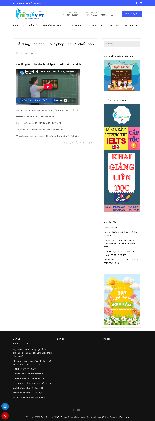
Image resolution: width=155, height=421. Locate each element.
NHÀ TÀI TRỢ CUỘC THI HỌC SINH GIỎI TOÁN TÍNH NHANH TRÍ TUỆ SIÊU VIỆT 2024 (120, 243)
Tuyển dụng (131, 25)
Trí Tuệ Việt (38, 53)
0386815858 (72, 15)
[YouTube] (141, 3)
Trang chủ (18, 25)
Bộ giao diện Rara (102, 417)
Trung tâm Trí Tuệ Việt (68, 136)
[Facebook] (136, 3)
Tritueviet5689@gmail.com (103, 15)
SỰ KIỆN (92, 25)
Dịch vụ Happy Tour (110, 25)
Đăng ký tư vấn (132, 14)
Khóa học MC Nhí (110, 227)
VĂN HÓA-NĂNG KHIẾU (53, 25)
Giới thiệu (33, 25)
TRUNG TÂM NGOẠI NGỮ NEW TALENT (27, 3)
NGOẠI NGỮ (76, 25)
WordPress (124, 417)
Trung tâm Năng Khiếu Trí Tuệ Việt (54, 417)
